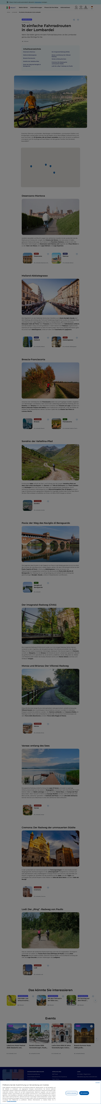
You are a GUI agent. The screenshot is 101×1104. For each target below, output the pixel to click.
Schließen (97, 1082)
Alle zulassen (84, 1093)
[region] (50, 1092)
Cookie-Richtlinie (11, 1101)
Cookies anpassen (71, 1093)
